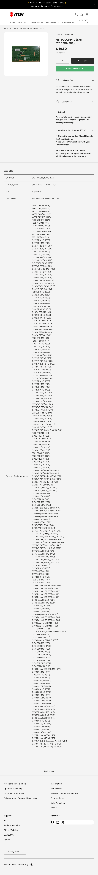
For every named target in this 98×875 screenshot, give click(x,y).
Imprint (54, 808)
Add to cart (82, 61)
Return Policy (57, 788)
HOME (12, 22)
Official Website (11, 830)
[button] (87, 14)
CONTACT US (83, 21)
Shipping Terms (57, 798)
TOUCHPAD (14, 28)
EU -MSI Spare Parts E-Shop (18, 865)
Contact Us (9, 835)
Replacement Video (12, 825)
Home (6, 28)
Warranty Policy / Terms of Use (64, 793)
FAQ (5, 820)
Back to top (49, 771)
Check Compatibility (74, 68)
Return (7, 839)
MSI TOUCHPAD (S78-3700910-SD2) (32, 28)
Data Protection (58, 803)
